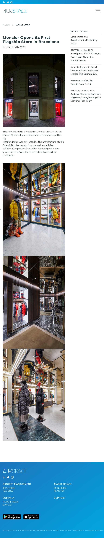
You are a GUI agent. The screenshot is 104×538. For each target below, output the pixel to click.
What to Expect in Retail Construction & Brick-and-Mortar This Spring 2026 (85, 70)
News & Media (10, 502)
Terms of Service (52, 530)
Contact (7, 505)
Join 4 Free (9, 488)
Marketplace (63, 484)
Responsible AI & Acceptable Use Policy (88, 530)
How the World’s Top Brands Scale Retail (82, 82)
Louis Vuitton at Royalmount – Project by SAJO (84, 40)
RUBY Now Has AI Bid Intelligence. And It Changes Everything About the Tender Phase (86, 55)
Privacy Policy (65, 530)
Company (8, 498)
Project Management (17, 484)
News (6, 24)
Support (59, 498)
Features (8, 491)
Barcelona (23, 24)
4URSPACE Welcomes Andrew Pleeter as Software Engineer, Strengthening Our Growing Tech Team (86, 95)
